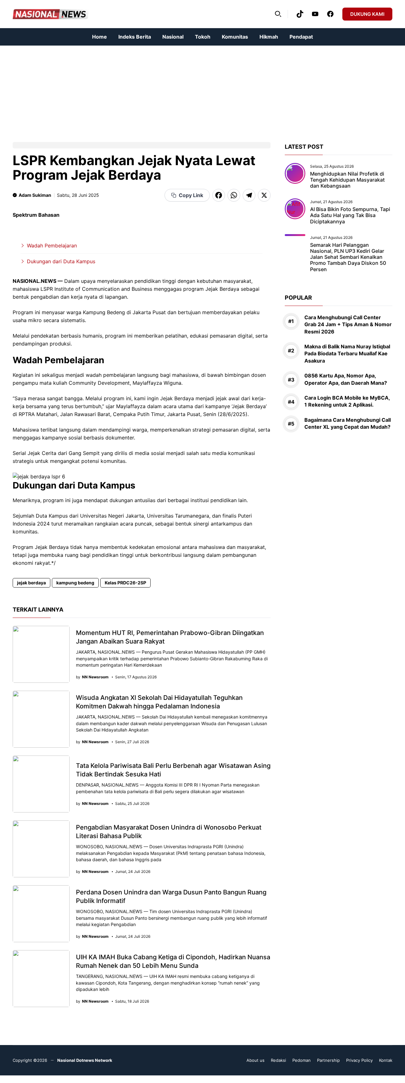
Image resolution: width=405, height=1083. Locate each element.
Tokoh (202, 37)
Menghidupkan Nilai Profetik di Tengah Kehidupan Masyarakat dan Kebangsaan (347, 180)
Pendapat (301, 37)
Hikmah (268, 37)
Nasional (173, 37)
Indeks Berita (134, 37)
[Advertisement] (190, 90)
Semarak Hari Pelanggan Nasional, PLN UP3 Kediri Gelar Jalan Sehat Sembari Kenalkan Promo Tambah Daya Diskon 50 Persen (348, 257)
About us (255, 1060)
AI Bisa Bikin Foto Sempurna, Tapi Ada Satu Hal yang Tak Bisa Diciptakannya (350, 215)
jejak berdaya (31, 582)
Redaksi (278, 1060)
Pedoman (301, 1060)
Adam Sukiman (35, 195)
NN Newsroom (95, 677)
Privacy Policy (359, 1060)
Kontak (385, 1060)
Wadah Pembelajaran (52, 245)
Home (99, 37)
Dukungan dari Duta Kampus (61, 261)
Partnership (328, 1060)
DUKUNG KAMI (367, 14)
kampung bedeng (75, 582)
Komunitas (235, 37)
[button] (278, 14)
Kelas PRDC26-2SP (125, 582)
